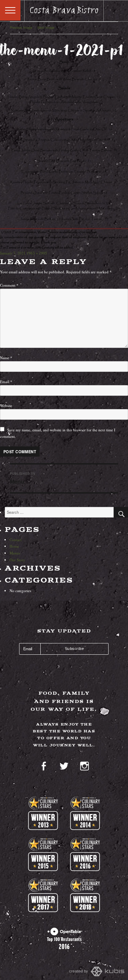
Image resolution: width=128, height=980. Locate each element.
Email (6, 381)
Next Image (46, 27)
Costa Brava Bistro (64, 11)
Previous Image (21, 27)
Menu (10, 10)
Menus (15, 553)
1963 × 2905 (37, 253)
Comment (9, 285)
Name (6, 357)
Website (6, 405)
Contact (16, 539)
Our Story (17, 559)
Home (14, 546)
